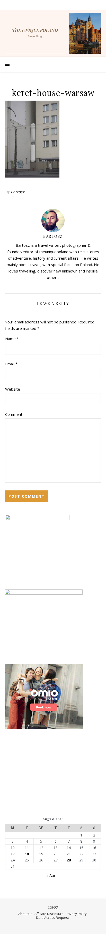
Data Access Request (52, 917)
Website (12, 389)
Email (11, 363)
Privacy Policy (76, 913)
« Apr (51, 875)
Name (12, 338)
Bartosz (18, 191)
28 (69, 860)
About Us (25, 913)
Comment (13, 414)
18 (27, 854)
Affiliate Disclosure (49, 913)
